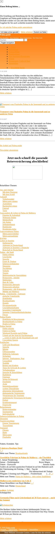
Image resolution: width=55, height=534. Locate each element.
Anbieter (7, 490)
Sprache (6, 259)
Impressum (23, 529)
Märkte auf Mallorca (11, 291)
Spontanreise (8, 412)
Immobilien (13, 63)
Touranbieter (8, 425)
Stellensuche (8, 243)
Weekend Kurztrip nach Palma (15, 333)
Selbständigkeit (9, 224)
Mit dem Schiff (9, 194)
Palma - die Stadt (7, 252)
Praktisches (4, 342)
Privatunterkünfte (9, 305)
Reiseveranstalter (9, 409)
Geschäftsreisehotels (11, 308)
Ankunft (3, 197)
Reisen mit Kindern (10, 365)
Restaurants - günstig (11, 278)
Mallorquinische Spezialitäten (14, 275)
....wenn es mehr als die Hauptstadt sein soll (20, 338)
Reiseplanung (5, 407)
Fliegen (6, 430)
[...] (1, 450)
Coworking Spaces (10, 340)
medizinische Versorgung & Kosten (17, 398)
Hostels (6, 303)
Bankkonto (7, 227)
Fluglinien (7, 382)
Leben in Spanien (7, 241)
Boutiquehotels (9, 301)
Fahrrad (6, 208)
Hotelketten (7, 298)
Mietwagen (7, 435)
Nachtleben (7, 268)
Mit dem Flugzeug (10, 192)
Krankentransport (10, 402)
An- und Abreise (6, 190)
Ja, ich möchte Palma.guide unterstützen (16, 27)
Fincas (5, 315)
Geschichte (7, 257)
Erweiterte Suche (18, 68)
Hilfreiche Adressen (11, 354)
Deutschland (20, 486)
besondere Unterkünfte (12, 310)
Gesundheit (7, 361)
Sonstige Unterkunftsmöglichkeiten (17, 312)
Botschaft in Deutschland (13, 250)
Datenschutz (12, 529)
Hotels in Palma (9, 324)
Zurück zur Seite (40, 32)
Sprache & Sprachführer (12, 372)
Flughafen (7, 437)
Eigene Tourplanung (11, 423)
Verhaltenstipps (9, 370)
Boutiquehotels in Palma (12, 321)
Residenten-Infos (9, 229)
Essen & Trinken (9, 261)
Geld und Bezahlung (11, 345)
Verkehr (6, 271)
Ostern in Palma (9, 331)
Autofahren (7, 204)
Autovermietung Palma (9, 231)
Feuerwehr (7, 405)
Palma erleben (8, 254)
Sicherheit (7, 356)
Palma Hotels (5, 317)
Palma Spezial (5, 326)
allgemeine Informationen (13, 391)
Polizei (5, 400)
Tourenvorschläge (7, 421)
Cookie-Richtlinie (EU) (9, 531)
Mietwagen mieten (10, 201)
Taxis (5, 211)
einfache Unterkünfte (11, 296)
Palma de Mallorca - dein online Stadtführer (33, 476)
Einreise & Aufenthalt (11, 215)
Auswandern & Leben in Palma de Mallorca (18, 213)
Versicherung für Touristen (13, 395)
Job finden (7, 222)
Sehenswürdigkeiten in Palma (12, 416)
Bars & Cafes (8, 282)
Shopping (6, 266)
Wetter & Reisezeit (10, 379)
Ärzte (5, 384)
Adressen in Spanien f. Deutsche (16, 248)
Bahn (5, 432)
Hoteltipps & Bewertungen (13, 319)
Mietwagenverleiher (11, 234)
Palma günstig (8, 328)
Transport (4, 428)
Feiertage (6, 377)
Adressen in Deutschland (13, 245)
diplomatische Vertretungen (14, 393)
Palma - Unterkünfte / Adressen (12, 294)
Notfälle (6, 363)
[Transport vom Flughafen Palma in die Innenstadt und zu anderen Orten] (27, 107)
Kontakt (3, 529)
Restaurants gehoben (11, 287)
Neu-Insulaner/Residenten (19, 56)
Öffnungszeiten (9, 352)
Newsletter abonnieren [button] (9, 150)
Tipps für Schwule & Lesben (14, 368)
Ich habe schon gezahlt (9, 32)
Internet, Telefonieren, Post (13, 358)
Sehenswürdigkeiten (11, 264)
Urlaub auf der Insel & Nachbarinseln (18, 335)
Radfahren (7, 375)
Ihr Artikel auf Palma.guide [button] (11, 145)
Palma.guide (5, 35)
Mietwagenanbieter (10, 236)
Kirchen (3, 238)
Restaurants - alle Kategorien (14, 289)
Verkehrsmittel (8, 199)
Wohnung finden (9, 217)
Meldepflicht (8, 220)
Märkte (5, 349)
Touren (5, 273)
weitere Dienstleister (11, 388)
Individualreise (8, 414)
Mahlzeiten (7, 280)
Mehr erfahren (26, 32)
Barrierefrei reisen (10, 206)
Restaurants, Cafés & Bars (19, 61)
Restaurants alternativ (11, 284)
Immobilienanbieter (10, 386)
